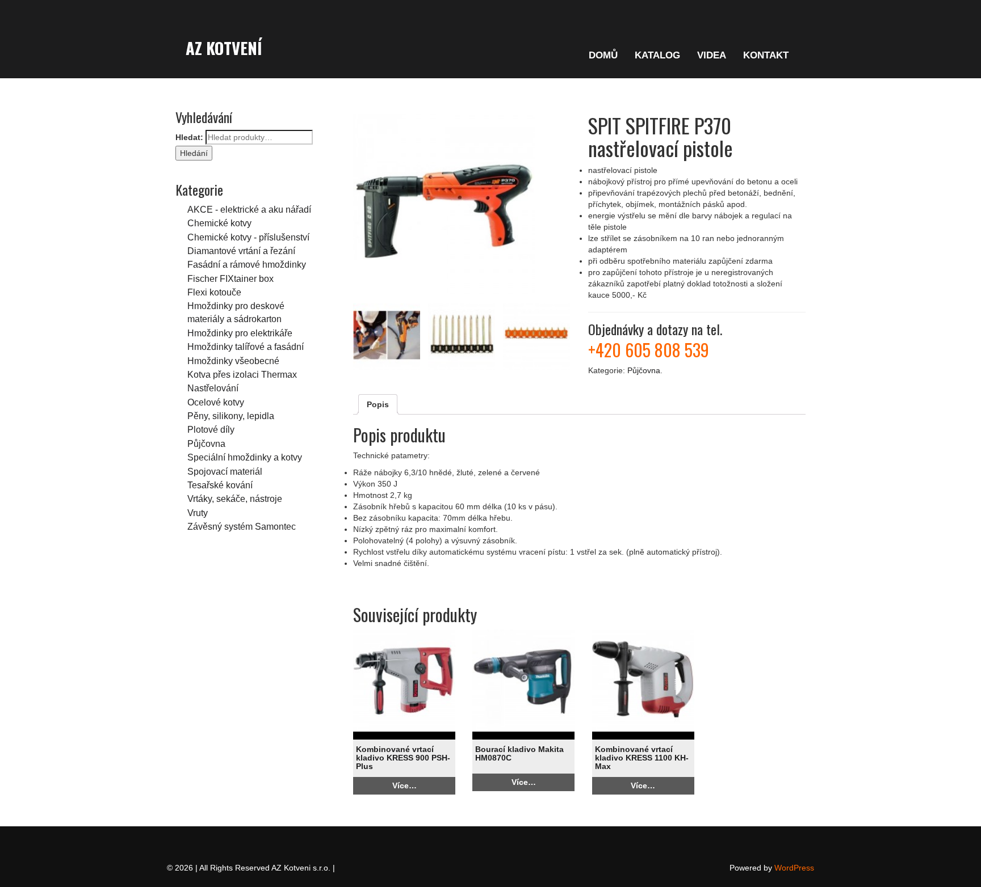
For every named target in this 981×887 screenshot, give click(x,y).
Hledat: (189, 137)
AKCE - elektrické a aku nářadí (249, 209)
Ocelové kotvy (215, 402)
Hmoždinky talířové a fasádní (245, 346)
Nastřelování (212, 388)
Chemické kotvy (219, 223)
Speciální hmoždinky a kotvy (244, 457)
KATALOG (657, 55)
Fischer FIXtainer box (230, 278)
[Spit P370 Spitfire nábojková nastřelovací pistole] (462, 204)
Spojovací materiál (224, 471)
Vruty (197, 513)
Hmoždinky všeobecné (233, 361)
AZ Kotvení (224, 48)
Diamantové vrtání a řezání (241, 251)
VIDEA (711, 55)
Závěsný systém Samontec (241, 526)
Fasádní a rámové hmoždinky (246, 264)
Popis (378, 404)
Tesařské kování (220, 485)
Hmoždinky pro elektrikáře (239, 333)
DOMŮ (603, 55)
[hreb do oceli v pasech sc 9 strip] (536, 336)
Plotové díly (210, 429)
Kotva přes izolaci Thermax (242, 374)
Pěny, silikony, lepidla (230, 416)
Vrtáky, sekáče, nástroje (234, 498)
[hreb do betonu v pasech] (461, 336)
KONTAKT (766, 55)
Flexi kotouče (214, 292)
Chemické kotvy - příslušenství (248, 237)
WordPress (794, 867)
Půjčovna (206, 443)
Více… (404, 785)
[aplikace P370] (386, 336)
